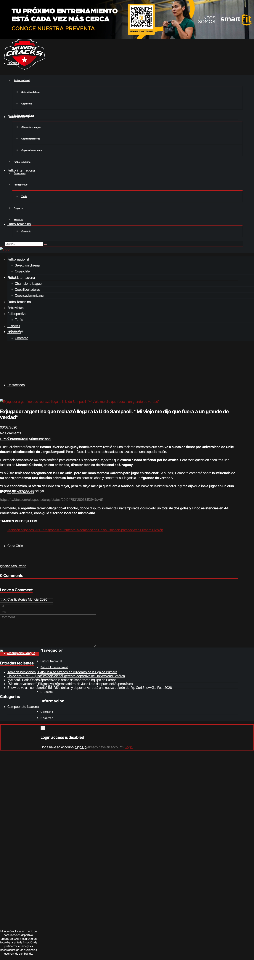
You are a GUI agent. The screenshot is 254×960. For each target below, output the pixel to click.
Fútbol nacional (22, 80)
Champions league (31, 127)
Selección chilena (30, 92)
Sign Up (80, 747)
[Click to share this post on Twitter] (0, 560)
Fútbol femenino (22, 162)
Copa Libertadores (20, 492)
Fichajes (13, 278)
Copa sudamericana (31, 150)
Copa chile (26, 103)
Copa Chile (15, 546)
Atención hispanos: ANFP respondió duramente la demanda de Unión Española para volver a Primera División (85, 530)
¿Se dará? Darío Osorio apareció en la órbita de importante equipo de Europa (61, 680)
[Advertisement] (127, 371)
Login (129, 747)
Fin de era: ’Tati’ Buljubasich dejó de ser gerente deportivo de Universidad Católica (66, 676)
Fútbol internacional (21, 278)
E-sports (18, 208)
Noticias (13, 63)
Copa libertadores (30, 138)
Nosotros (18, 219)
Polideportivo (21, 184)
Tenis (24, 196)
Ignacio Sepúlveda (13, 566)
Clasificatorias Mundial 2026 (27, 599)
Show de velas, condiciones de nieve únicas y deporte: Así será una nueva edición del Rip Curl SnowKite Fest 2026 (89, 688)
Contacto (26, 231)
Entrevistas (15, 308)
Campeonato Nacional (23, 707)
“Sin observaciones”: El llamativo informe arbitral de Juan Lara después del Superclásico (70, 684)
